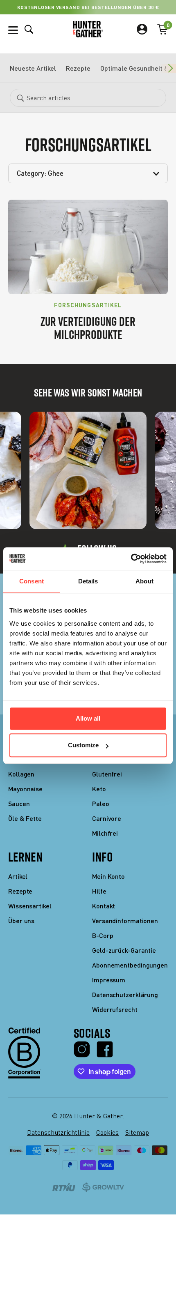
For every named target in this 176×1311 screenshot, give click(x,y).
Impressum (108, 980)
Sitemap (137, 1132)
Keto (99, 789)
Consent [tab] (31, 581)
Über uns (21, 920)
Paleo (100, 803)
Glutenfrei (107, 774)
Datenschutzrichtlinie (58, 1132)
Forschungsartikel (88, 305)
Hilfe (99, 891)
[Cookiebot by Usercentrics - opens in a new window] (131, 558)
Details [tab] (88, 581)
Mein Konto (108, 876)
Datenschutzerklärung (125, 994)
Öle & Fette (25, 818)
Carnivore (106, 818)
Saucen (18, 803)
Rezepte (78, 68)
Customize (83, 745)
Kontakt (103, 906)
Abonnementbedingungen (130, 965)
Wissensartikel (30, 906)
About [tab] (144, 581)
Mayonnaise (25, 789)
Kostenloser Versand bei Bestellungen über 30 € (88, 7)
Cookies (107, 1132)
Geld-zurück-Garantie (124, 950)
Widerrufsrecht (115, 1009)
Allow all (88, 718)
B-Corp (102, 935)
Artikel (17, 876)
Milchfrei (105, 833)
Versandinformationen (125, 920)
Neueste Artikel (33, 68)
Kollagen (21, 774)
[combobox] (88, 98)
